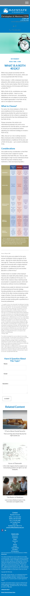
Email (5, 374)
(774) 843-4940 (15, 30)
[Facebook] (15, 26)
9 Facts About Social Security (15, 431)
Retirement (15, 536)
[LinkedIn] (13, 26)
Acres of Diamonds (15, 463)
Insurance (15, 541)
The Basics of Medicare (15, 497)
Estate (15, 539)
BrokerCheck (4, 554)
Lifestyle (15, 546)
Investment (15, 537)
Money (15, 544)
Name (5, 364)
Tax (15, 543)
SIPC (8, 585)
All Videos (15, 549)
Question (5, 384)
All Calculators (15, 551)
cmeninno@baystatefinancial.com (20, 21)
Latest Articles (15, 548)
